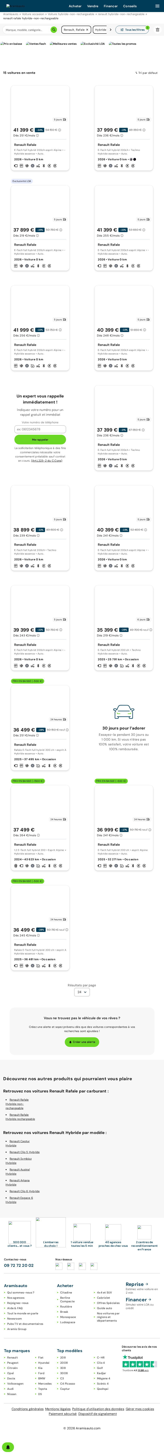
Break (64, 1312)
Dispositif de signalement (97, 1414)
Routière (66, 1306)
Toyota (42, 1389)
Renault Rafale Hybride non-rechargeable (17, 1104)
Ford (41, 1373)
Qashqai (102, 1389)
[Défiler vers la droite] (111, 29)
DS (40, 1394)
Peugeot (12, 1363)
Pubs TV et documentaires (25, 1324)
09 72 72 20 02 (19, 1265)
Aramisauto (10, 14)
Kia (40, 1368)
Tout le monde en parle (22, 1313)
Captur (65, 1389)
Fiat (41, 1357)
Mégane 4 (103, 1378)
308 (63, 1368)
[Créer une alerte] (8, 1447)
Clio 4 (101, 1363)
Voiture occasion (33, 14)
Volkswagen (15, 1383)
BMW (41, 1378)
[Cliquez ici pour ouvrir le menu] (157, 6)
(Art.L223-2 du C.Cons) (46, 460)
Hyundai (44, 1363)
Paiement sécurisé (63, 1414)
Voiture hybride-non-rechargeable (71, 14)
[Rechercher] (54, 29)
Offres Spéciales (108, 1303)
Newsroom (14, 1318)
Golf (100, 1368)
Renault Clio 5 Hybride (25, 1152)
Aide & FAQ (15, 1308)
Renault (12, 1357)
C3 (62, 1378)
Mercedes (45, 1383)
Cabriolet (103, 1298)
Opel (10, 1373)
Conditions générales (28, 1409)
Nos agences (15, 1298)
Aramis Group (16, 1329)
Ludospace (67, 1322)
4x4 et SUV (104, 1292)
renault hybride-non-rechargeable (121, 14)
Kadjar (101, 1373)
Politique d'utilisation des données (98, 1409)
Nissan (11, 1394)
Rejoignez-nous (18, 1303)
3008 (64, 1373)
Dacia (11, 1378)
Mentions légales (58, 1409)
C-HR (101, 1357)
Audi (10, 1389)
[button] (87, 29)
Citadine (66, 1292)
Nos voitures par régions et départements (108, 1317)
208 (63, 1357)
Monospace (68, 1317)
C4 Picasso (67, 1383)
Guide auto (104, 1308)
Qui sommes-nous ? (20, 1292)
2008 (64, 1363)
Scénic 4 (103, 1383)
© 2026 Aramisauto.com (81, 1428)
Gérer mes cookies (140, 1409)
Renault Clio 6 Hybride (25, 1191)
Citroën (12, 1368)
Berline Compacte (67, 1299)
